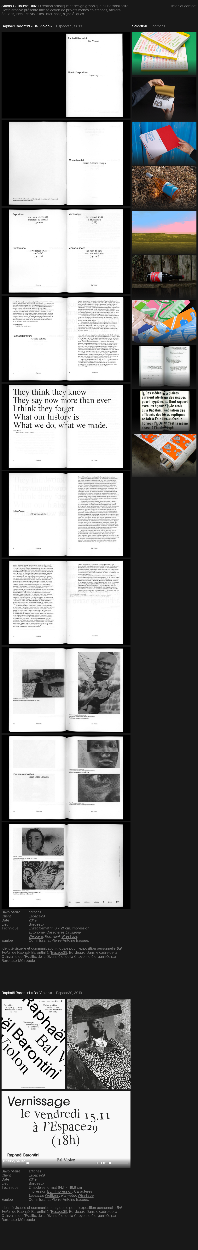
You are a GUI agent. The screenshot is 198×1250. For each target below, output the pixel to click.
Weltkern (36, 936)
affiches (101, 10)
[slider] (61, 1163)
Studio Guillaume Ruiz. (19, 6)
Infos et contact (183, 6)
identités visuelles (30, 14)
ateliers (114, 10)
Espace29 (59, 952)
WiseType (69, 936)
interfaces (53, 14)
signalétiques (73, 14)
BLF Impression (59, 1191)
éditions (8, 14)
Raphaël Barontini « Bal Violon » (27, 26)
